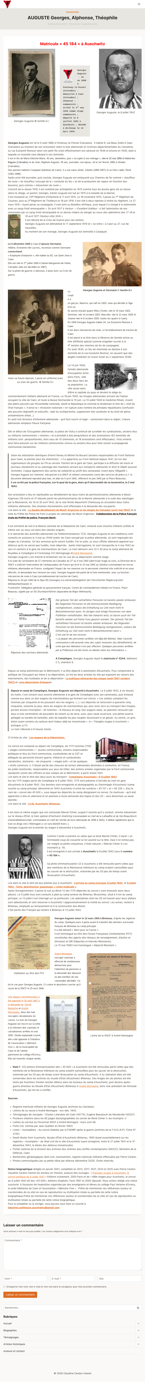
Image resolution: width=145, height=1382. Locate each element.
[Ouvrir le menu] (139, 4)
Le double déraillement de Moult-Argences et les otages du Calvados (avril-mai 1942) (79, 510)
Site (101, 1278)
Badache (13, 1008)
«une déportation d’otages (34, 682)
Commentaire (13, 1240)
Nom (8, 1278)
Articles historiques (14, 1344)
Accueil (7, 1323)
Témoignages (11, 1337)
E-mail (56, 1278)
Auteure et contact (14, 1351)
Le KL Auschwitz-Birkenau (44, 803)
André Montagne (81, 553)
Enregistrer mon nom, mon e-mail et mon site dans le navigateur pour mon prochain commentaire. (57, 1286)
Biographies (72, 12)
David (28, 1004)
